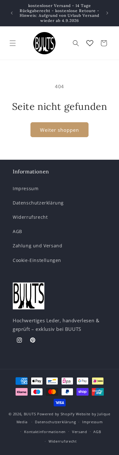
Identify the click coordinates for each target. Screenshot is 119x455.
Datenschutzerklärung (38, 203)
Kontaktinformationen (45, 431)
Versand (79, 431)
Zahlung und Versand (37, 246)
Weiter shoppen (59, 130)
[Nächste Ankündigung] (107, 13)
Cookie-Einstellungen (37, 260)
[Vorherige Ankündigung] (12, 13)
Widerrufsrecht (30, 217)
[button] (13, 43)
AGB (17, 231)
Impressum (25, 188)
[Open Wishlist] (90, 43)
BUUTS (30, 414)
